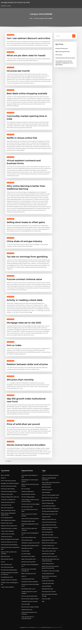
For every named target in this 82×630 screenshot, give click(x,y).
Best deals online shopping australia (27, 93)
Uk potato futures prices (61, 48)
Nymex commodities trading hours (50, 508)
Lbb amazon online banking (7, 488)
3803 (43, 601)
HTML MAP (59, 627)
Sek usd (3, 562)
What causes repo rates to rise (49, 514)
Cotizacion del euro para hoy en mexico (65, 58)
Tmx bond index (25, 551)
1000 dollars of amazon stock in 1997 (30, 543)
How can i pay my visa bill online (29, 596)
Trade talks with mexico (48, 583)
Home (31, 18)
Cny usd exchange (25, 553)
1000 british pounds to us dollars (9, 528)
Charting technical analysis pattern (30, 545)
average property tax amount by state (15, 2)
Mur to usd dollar (5, 475)
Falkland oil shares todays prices (9, 525)
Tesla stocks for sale (6, 505)
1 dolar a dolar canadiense (7, 531)
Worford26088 (10, 34)
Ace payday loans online (7, 577)
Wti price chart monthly (20, 379)
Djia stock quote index (27, 507)
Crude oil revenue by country (49, 522)
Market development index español (10, 539)
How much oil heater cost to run (9, 542)
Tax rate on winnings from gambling (27, 256)
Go (73, 36)
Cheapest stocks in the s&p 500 (9, 580)
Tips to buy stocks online (7, 567)
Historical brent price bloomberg (9, 544)
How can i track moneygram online (50, 495)
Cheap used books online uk (8, 502)
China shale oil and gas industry (24, 241)
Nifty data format (5, 556)
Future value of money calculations (30, 518)
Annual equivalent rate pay (28, 494)
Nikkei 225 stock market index (49, 543)
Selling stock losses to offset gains (26, 222)
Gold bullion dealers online (28, 521)
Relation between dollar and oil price (27, 364)
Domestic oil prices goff (7, 494)
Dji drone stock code (47, 489)
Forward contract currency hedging (30, 504)
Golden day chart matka (48, 540)
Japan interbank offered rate (49, 500)
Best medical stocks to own (28, 589)
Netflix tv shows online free (22, 138)
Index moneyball (46, 492)
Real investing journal (47, 532)
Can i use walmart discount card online (28, 38)
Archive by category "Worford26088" (43, 18)
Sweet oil (3, 478)
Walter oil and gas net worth (28, 573)
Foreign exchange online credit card (10, 497)
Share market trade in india (49, 551)
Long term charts (46, 516)
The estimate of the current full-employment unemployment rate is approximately (64, 62)
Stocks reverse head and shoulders (26, 445)
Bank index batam (46, 487)
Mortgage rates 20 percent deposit (10, 483)
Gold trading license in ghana (8, 520)
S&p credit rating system (7, 507)
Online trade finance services (8, 510)
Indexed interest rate (26, 609)
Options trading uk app (48, 503)
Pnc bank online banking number (9, 570)
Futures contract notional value (24, 279)
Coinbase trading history (27, 491)
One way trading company (28, 497)
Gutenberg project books (27, 579)
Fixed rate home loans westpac (8, 486)
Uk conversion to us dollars (28, 556)
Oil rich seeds (58, 54)
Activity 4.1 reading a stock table (24, 300)
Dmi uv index (14, 345)
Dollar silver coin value (47, 534)
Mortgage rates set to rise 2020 (24, 322)
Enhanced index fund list (7, 559)
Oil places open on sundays (7, 534)
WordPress (37, 627)
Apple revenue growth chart (62, 51)
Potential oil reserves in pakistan (29, 581)
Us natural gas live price (48, 573)
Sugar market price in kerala (49, 525)
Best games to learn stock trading (50, 571)
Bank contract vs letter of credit (50, 497)
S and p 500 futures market (49, 506)
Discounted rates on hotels (49, 591)
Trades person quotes (6, 536)
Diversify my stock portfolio (28, 562)
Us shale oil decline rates (48, 545)
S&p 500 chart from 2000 (48, 553)
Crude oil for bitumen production (50, 475)
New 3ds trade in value (6, 523)
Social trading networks (7, 517)
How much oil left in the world (49, 556)
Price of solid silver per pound (23, 424)
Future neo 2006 (25, 604)
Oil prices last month (18, 70)
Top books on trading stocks (8, 499)
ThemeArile (54, 627)
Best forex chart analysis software (30, 598)
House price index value (48, 580)
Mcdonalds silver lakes (27, 548)
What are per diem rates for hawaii (26, 55)
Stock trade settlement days (28, 537)
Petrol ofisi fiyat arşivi (6, 564)
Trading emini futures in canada (29, 601)
